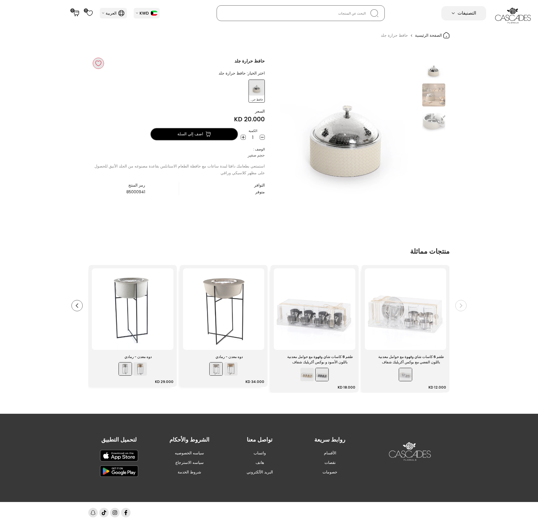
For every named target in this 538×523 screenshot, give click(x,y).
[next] (284, 130)
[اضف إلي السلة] (372, 342)
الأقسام (330, 453)
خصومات (330, 472)
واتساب (260, 453)
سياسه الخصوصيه (189, 453)
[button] (98, 63)
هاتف (260, 462)
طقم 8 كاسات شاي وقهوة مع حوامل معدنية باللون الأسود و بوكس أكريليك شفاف (320, 359)
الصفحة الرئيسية (429, 35)
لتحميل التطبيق (119, 439)
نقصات (330, 462)
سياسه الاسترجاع (189, 462)
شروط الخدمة (189, 472)
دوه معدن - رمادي (229, 356)
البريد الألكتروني (260, 472)
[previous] (408, 130)
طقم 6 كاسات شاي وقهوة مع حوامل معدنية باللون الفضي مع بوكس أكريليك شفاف (411, 359)
